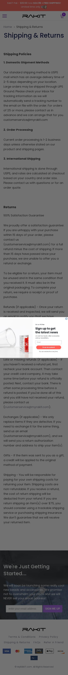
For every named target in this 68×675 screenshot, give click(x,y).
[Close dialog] (66, 319)
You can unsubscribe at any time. (48, 351)
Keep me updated (49, 347)
